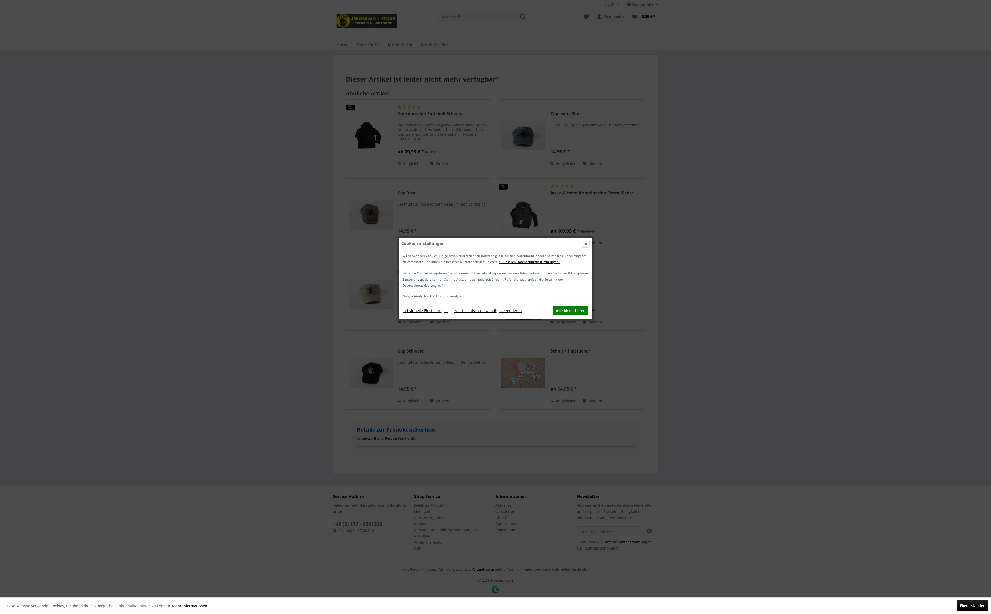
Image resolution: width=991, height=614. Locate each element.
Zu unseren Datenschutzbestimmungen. (529, 262)
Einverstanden (972, 605)
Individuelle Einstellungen (425, 310)
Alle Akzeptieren (570, 310)
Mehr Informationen (189, 605)
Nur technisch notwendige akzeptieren (488, 310)
